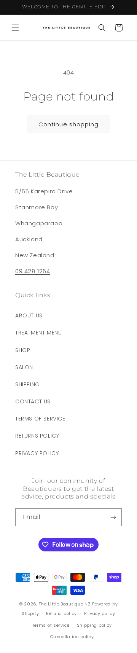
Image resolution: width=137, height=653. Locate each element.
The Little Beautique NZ (65, 604)
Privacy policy (99, 613)
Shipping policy (94, 625)
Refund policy (61, 613)
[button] (15, 27)
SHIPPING (27, 384)
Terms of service (51, 625)
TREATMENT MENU (38, 332)
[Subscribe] (113, 517)
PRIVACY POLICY (37, 453)
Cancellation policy (72, 637)
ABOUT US (29, 315)
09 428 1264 (32, 271)
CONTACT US (33, 401)
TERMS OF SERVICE (40, 418)
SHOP (22, 350)
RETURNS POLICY (37, 436)
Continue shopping (68, 124)
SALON (24, 367)
